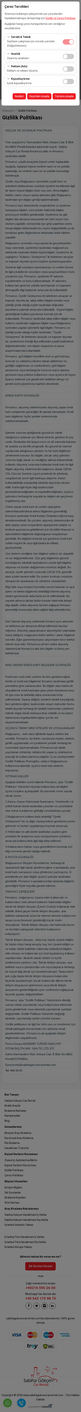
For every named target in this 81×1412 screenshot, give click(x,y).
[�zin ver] (68, 56)
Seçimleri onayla (39, 96)
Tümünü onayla (64, 96)
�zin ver (68, 56)
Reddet (19, 96)
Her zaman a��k (68, 42)
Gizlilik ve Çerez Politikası (61, 18)
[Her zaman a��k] (68, 41)
